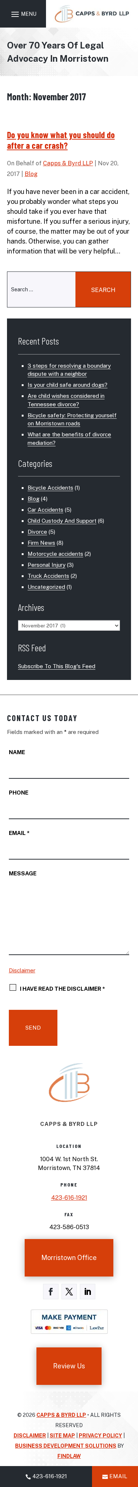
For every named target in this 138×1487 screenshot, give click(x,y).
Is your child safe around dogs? (67, 385)
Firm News (41, 543)
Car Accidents (45, 510)
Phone (18, 792)
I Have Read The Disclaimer (62, 988)
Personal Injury (47, 565)
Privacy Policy (100, 1436)
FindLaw (69, 1456)
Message (22, 873)
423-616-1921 (69, 1197)
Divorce (37, 532)
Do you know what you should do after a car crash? (61, 140)
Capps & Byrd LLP (68, 163)
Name (17, 752)
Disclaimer (22, 970)
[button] (22, 14)
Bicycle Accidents (50, 488)
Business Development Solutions (65, 1446)
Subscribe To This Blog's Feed (56, 666)
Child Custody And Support (62, 521)
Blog (31, 173)
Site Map (62, 1436)
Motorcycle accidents (55, 554)
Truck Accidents (48, 576)
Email (19, 832)
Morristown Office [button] (69, 1257)
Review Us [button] (69, 1366)
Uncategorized (46, 587)
